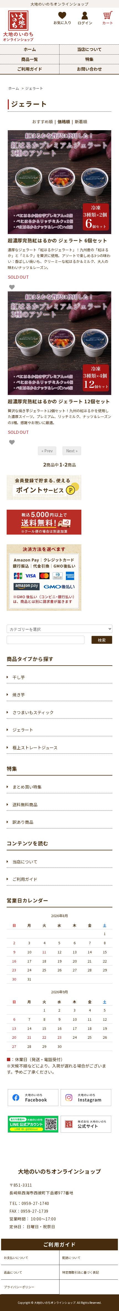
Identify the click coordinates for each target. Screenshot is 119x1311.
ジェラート (34, 88)
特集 (89, 59)
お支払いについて (16, 1257)
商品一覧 (29, 59)
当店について (89, 49)
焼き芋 (18, 694)
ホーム (30, 49)
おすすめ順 (42, 121)
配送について (71, 1257)
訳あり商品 (22, 822)
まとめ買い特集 (27, 787)
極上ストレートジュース (35, 747)
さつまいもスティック (33, 712)
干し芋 (18, 677)
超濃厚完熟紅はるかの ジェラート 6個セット (57, 240)
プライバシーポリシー (19, 1287)
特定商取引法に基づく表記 (80, 1272)
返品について (13, 1272)
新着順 (81, 121)
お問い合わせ (89, 69)
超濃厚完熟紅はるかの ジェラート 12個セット (59, 401)
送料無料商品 (24, 804)
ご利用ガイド (29, 69)
